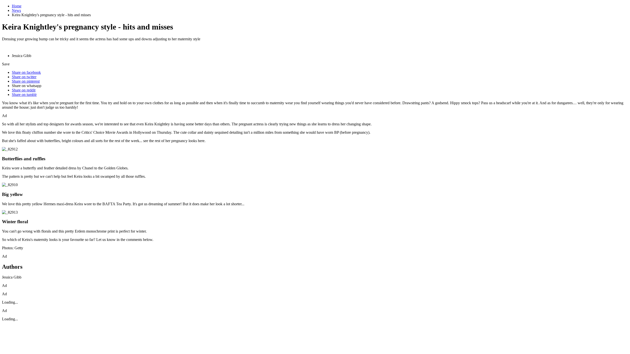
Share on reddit (23, 90)
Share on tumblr (24, 94)
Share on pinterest (26, 81)
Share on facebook (26, 72)
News (16, 10)
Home (16, 6)
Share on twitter (24, 77)
